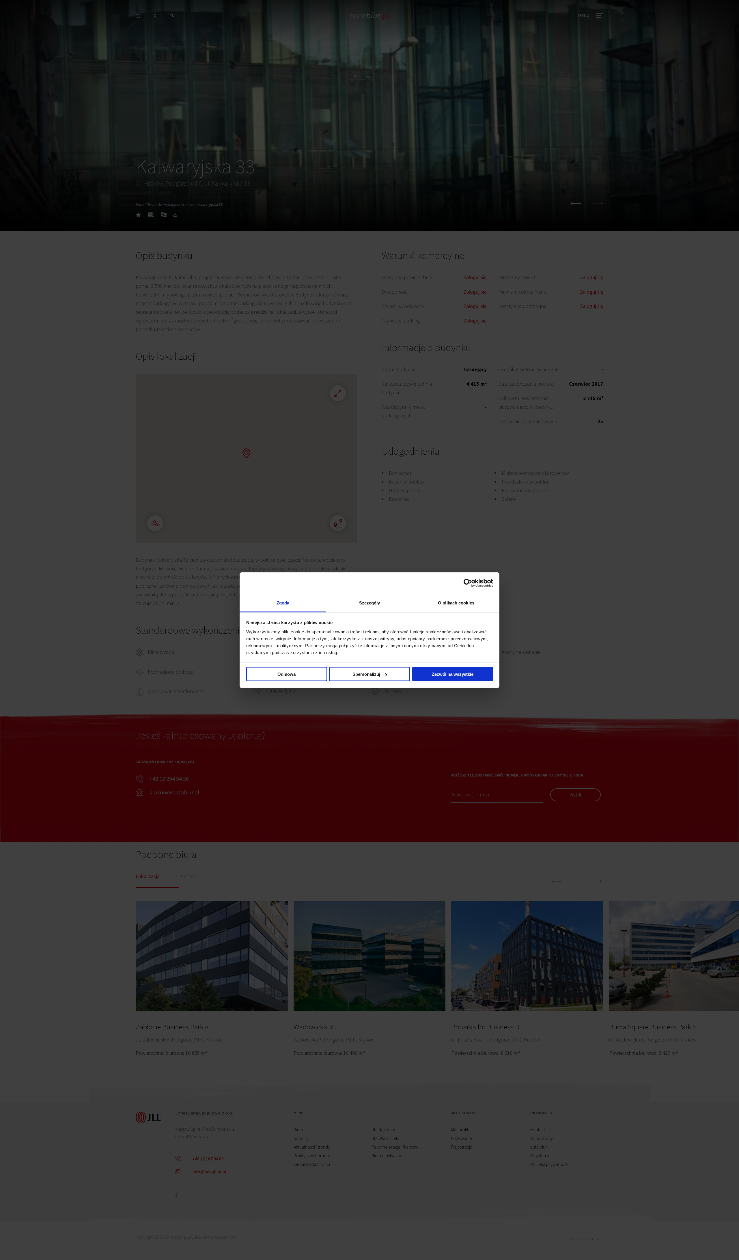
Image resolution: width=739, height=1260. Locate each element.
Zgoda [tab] (283, 602)
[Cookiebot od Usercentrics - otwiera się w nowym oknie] (468, 583)
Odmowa (286, 674)
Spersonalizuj (366, 674)
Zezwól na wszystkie (452, 674)
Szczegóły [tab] (369, 602)
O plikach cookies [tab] (456, 602)
